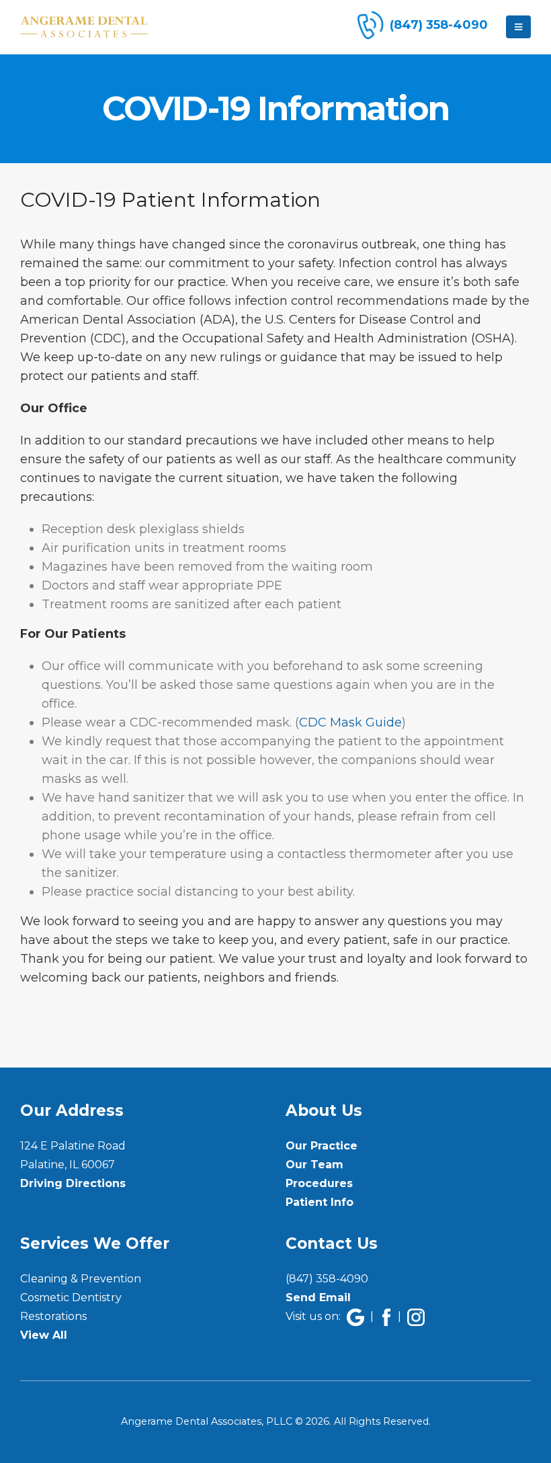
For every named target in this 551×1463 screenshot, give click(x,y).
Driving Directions (73, 1183)
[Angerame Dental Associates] (84, 27)
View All (43, 1335)
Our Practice (321, 1145)
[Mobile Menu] (518, 26)
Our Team (314, 1164)
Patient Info (319, 1202)
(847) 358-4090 (327, 1278)
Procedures (319, 1183)
